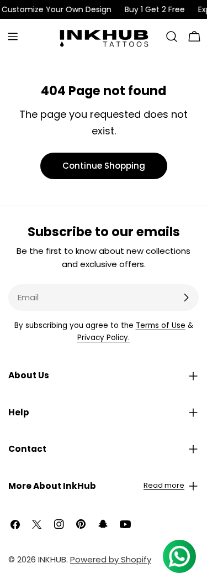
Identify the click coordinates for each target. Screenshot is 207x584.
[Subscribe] (186, 297)
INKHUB (52, 559)
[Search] (172, 36)
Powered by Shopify (110, 559)
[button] (103, 375)
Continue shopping (103, 165)
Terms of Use (160, 325)
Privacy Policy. (103, 337)
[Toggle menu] (13, 36)
